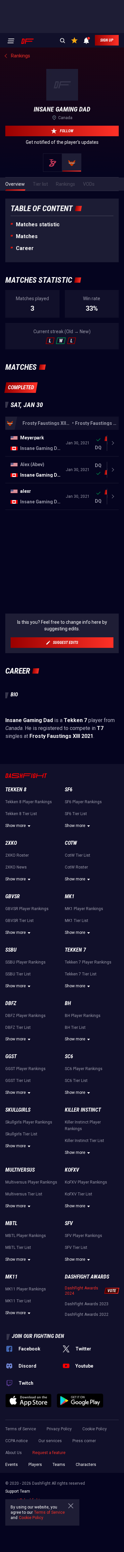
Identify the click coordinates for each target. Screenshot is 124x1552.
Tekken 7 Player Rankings (88, 962)
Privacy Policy (59, 1429)
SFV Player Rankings (83, 1235)
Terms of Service (20, 1429)
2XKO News (16, 867)
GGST (11, 1056)
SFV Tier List (76, 1247)
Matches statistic (38, 224)
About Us (13, 1452)
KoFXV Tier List (78, 1194)
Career (25, 248)
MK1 (69, 896)
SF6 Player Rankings (83, 802)
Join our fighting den (38, 1336)
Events (11, 1464)
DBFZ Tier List (18, 1027)
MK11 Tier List (18, 1301)
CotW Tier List (77, 855)
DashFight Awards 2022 (86, 1314)
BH (68, 1003)
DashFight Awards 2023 (86, 1304)
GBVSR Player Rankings (27, 908)
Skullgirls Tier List (21, 1134)
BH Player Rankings (83, 1015)
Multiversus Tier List (23, 1194)
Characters (86, 1464)
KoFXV (72, 1170)
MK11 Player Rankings (25, 1289)
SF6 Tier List (76, 813)
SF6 (68, 789)
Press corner (84, 1441)
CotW (71, 843)
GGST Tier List (18, 1080)
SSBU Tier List (18, 974)
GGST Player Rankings (25, 1068)
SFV (69, 1223)
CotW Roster (76, 867)
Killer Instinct (83, 1110)
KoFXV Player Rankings (86, 1182)
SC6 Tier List (76, 1080)
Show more (15, 825)
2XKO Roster (17, 855)
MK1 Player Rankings (84, 908)
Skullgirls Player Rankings (28, 1122)
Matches (27, 236)
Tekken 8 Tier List (21, 813)
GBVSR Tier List (19, 920)
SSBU (11, 950)
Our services (50, 1441)
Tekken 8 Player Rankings (28, 802)
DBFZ (10, 1003)
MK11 (11, 1277)
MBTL (11, 1223)
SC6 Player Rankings (84, 1068)
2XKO (11, 843)
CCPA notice (16, 1441)
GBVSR (12, 896)
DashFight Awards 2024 (81, 1291)
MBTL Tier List (18, 1247)
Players (35, 1464)
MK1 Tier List (76, 920)
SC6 (69, 1056)
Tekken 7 (75, 950)
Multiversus (20, 1170)
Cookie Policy (94, 1429)
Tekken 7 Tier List (81, 974)
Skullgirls (17, 1110)
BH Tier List (75, 1027)
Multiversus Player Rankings (31, 1182)
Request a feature (48, 1452)
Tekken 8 (15, 789)
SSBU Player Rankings (25, 962)
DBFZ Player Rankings (25, 1015)
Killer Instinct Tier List (84, 1140)
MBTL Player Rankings (25, 1235)
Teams (59, 1464)
